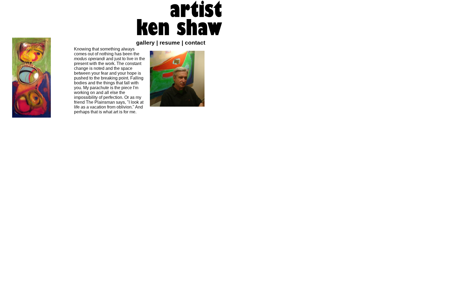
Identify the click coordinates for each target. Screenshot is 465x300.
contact (195, 42)
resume (170, 42)
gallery (145, 42)
